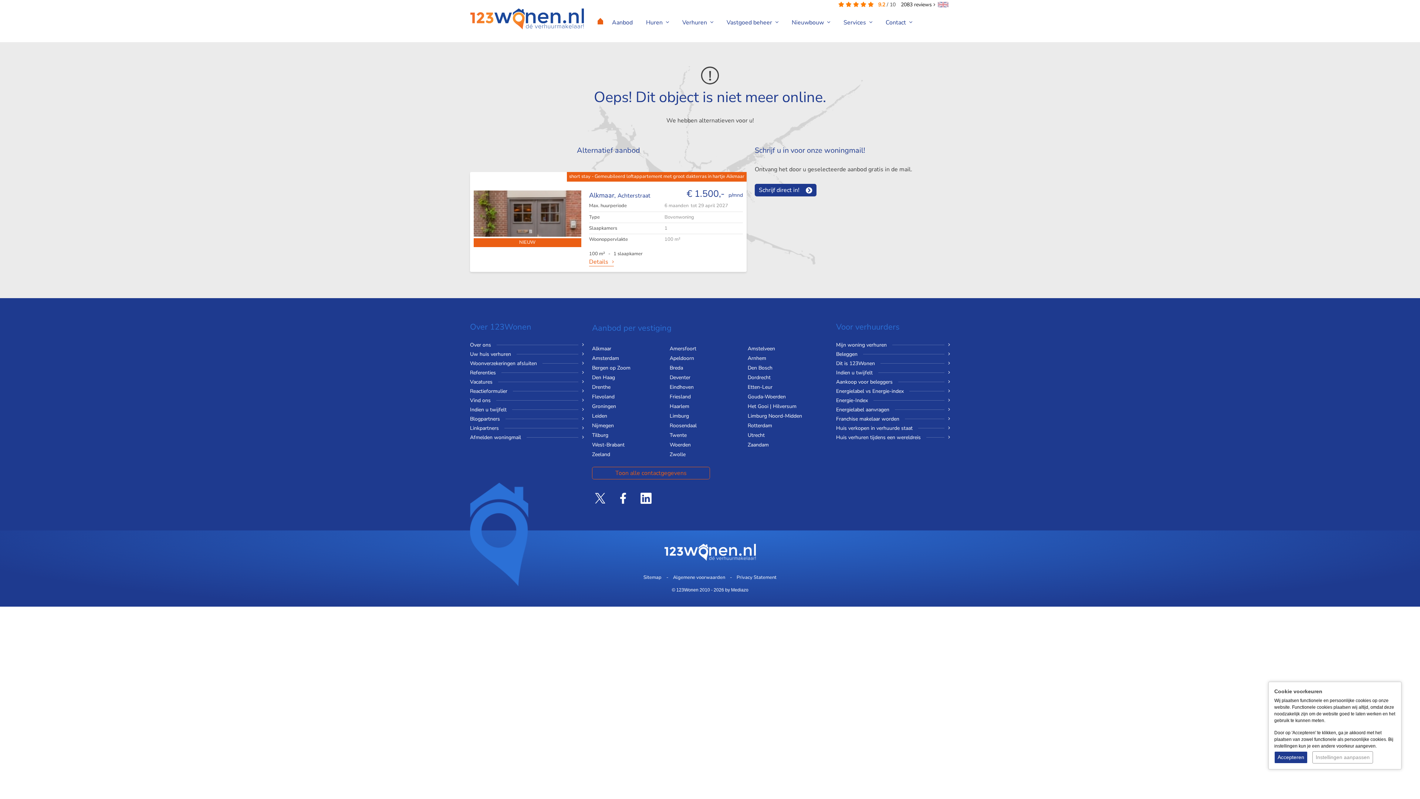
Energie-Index (852, 400)
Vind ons (480, 400)
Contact (896, 22)
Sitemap (652, 577)
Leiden (599, 415)
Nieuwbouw (808, 22)
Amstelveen (761, 348)
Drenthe (601, 387)
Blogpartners (485, 418)
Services (855, 22)
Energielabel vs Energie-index (870, 391)
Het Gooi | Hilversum (772, 406)
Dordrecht (759, 377)
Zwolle (678, 454)
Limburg (679, 415)
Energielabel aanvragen (862, 409)
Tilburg (600, 435)
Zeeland (601, 454)
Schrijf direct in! (779, 190)
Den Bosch (760, 367)
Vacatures (481, 381)
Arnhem (757, 358)
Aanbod (622, 22)
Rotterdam (760, 425)
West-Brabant (608, 444)
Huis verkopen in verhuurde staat (874, 428)
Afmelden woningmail (495, 437)
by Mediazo (736, 590)
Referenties (483, 372)
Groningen (604, 406)
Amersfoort (683, 348)
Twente (678, 435)
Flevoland (603, 396)
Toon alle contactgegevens (651, 473)
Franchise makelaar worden (867, 418)
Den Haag (603, 377)
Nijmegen (603, 425)
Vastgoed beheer (750, 22)
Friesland (680, 396)
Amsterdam (605, 358)
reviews (917, 4)
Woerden (680, 444)
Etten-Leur (760, 387)
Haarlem (679, 406)
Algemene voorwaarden (699, 577)
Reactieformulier (488, 391)
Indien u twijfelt (488, 409)
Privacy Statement (757, 577)
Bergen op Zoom (611, 367)
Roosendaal (683, 425)
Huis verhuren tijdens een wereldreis (878, 437)
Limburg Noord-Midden (775, 415)
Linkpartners (484, 428)
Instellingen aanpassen (1343, 757)
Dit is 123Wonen (855, 363)
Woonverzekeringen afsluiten (503, 363)
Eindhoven (682, 387)
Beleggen (847, 354)
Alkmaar (601, 348)
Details (598, 262)
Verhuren (695, 22)
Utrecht (756, 435)
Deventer (680, 377)
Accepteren (1291, 757)
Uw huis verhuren (490, 354)
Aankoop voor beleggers (864, 381)
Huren (655, 22)
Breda (676, 367)
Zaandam (758, 444)
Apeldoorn (682, 358)
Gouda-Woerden (767, 396)
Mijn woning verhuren (861, 344)
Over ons (480, 344)
